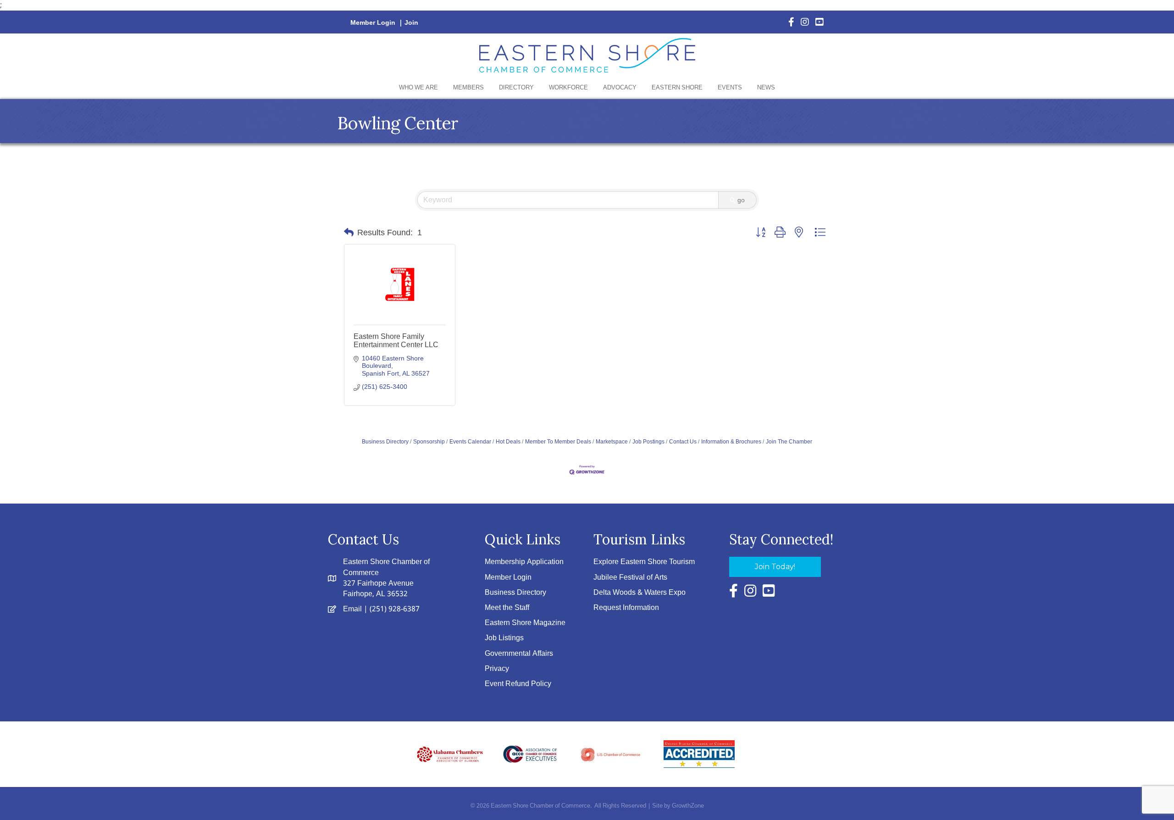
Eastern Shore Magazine (525, 623)
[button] (349, 232)
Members (468, 88)
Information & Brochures (731, 441)
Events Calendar (470, 441)
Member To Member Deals (558, 441)
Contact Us (683, 441)
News (766, 88)
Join (411, 22)
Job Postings (648, 441)
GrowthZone (688, 806)
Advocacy (620, 88)
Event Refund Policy (518, 684)
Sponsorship (429, 441)
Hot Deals (508, 441)
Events (730, 88)
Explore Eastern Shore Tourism (644, 562)
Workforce (568, 88)
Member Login (372, 22)
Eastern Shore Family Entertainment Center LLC (396, 340)
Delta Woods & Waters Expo (639, 593)
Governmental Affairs (519, 654)
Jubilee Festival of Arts (630, 577)
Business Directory (385, 441)
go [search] (741, 200)
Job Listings (504, 638)
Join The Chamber (789, 441)
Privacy (497, 669)
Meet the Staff (507, 608)
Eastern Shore (677, 88)
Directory (516, 88)
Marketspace (612, 441)
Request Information (626, 608)
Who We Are (418, 88)
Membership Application (524, 562)
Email (352, 609)
